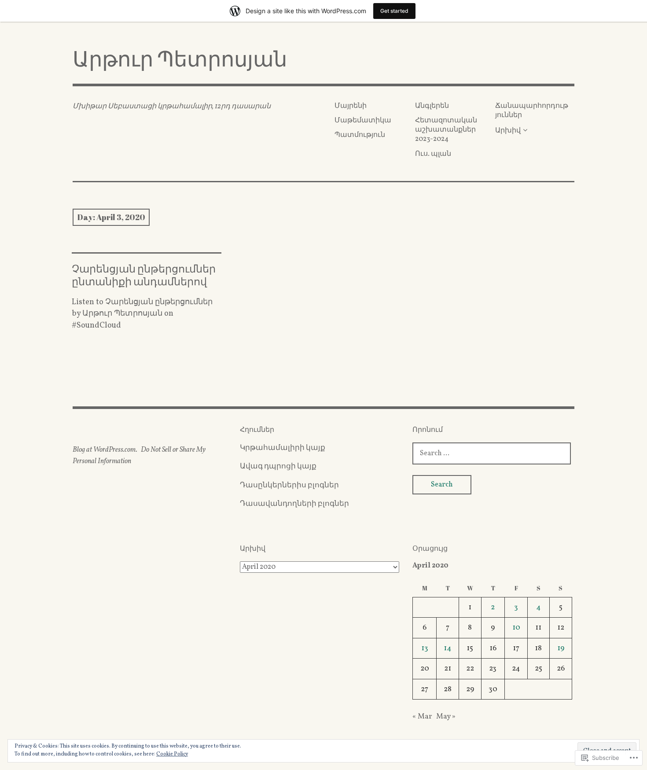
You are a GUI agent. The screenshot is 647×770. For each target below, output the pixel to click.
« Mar (422, 716)
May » (446, 716)
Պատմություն (360, 135)
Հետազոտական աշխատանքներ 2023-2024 (446, 130)
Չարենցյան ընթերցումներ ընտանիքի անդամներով (144, 275)
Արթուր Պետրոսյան (180, 58)
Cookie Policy (172, 754)
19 (560, 648)
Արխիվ (508, 131)
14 (448, 648)
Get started (394, 10)
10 (516, 628)
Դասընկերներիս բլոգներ (289, 485)
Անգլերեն (432, 106)
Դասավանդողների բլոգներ (294, 504)
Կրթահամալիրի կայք (282, 448)
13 (424, 648)
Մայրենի (351, 106)
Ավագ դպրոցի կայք (278, 466)
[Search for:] (491, 453)
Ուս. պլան (433, 154)
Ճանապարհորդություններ (531, 110)
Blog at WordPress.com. (105, 450)
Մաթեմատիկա (363, 120)
